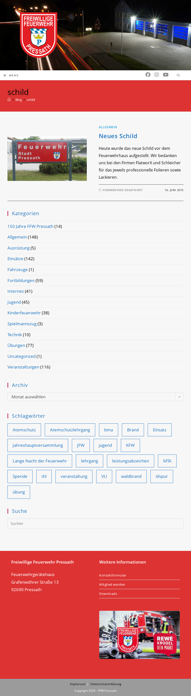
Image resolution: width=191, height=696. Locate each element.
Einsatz (159, 430)
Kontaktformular (112, 575)
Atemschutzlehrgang (70, 430)
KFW (130, 445)
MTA (167, 461)
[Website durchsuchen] (178, 75)
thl (44, 476)
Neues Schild (118, 136)
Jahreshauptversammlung (38, 445)
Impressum (78, 684)
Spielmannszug (22, 324)
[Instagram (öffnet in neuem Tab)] (156, 74)
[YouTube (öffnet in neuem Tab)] (166, 74)
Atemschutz (24, 430)
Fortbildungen (21, 280)
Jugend (14, 302)
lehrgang (89, 461)
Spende (20, 476)
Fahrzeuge (17, 269)
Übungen (16, 345)
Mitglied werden (112, 584)
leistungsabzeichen (130, 461)
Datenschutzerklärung (106, 684)
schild (31, 99)
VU (104, 476)
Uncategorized (21, 356)
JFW (81, 445)
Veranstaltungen (23, 367)
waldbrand (131, 476)
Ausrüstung (18, 248)
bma (108, 430)
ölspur (162, 476)
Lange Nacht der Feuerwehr (40, 461)
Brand (133, 430)
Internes (15, 291)
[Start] (9, 99)
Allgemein (108, 127)
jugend (105, 445)
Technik (14, 334)
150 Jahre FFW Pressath (30, 226)
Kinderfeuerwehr (24, 313)
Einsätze (15, 258)
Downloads (108, 593)
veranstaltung (74, 476)
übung (19, 492)
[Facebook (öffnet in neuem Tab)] (147, 74)
